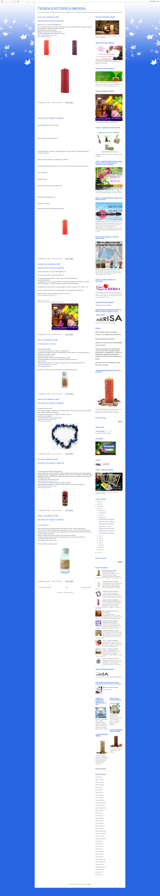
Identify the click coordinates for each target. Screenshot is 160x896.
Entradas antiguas (86, 587)
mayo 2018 (98, 846)
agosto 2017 (98, 869)
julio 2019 (97, 813)
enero (100, 549)
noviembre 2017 (99, 861)
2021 (98, 502)
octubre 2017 (98, 864)
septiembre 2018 (99, 838)
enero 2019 (98, 828)
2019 (98, 506)
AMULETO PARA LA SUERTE (110, 658)
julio (100, 536)
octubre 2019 (98, 805)
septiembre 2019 (99, 808)
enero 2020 (98, 797)
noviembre (102, 513)
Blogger (89, 884)
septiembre (102, 517)
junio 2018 (98, 844)
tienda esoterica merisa (47, 344)
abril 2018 (98, 849)
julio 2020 (97, 787)
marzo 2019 (98, 823)
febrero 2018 (98, 854)
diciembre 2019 (99, 800)
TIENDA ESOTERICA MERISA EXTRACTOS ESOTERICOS (110, 621)
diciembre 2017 (99, 859)
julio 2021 (97, 777)
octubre (101, 515)
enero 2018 (98, 856)
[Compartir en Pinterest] (72, 102)
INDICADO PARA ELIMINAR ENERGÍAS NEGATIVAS (109, 571)
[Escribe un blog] (67, 102)
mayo (100, 540)
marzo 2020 (98, 795)
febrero (101, 547)
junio (100, 538)
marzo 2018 (98, 851)
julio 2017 (97, 872)
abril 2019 (98, 820)
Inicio (66, 587)
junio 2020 (98, 790)
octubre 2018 (98, 836)
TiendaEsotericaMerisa (45, 487)
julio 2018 (97, 841)
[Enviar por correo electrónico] (66, 102)
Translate (107, 433)
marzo (100, 545)
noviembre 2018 (99, 833)
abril (100, 542)
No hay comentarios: (57, 102)
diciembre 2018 (99, 831)
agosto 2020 (98, 784)
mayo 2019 (98, 818)
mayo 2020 (98, 792)
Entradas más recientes (45, 587)
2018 (98, 508)
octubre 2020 (98, 782)
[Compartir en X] (69, 102)
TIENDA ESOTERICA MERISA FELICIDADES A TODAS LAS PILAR (111, 631)
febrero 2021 (98, 779)
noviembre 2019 (99, 802)
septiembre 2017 (99, 867)
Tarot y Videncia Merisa (111, 687)
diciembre (101, 510)
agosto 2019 (98, 810)
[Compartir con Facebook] (71, 102)
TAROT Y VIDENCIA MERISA (110, 640)
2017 (98, 552)
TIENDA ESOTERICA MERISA (62, 9)
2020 (98, 504)
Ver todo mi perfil (107, 689)
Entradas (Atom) (68, 592)
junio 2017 (98, 874)
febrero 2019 (98, 826)
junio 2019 (98, 815)
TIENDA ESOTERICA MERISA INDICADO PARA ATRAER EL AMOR (112, 600)
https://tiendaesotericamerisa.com (47, 35)
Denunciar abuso (100, 769)
